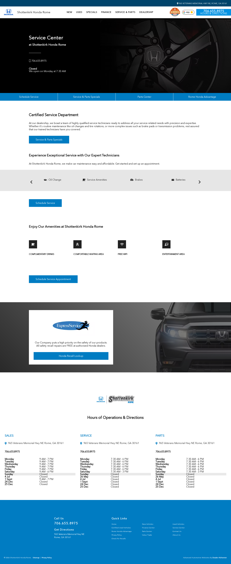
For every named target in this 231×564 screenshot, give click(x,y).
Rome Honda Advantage (202, 96)
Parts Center (144, 96)
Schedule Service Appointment (53, 279)
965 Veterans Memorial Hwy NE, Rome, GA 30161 (202, 3)
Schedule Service (28, 96)
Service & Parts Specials (86, 96)
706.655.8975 (213, 11)
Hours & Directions (213, 13)
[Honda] (8, 12)
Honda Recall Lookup (71, 355)
